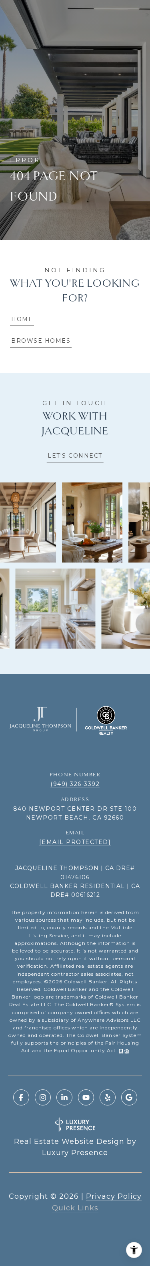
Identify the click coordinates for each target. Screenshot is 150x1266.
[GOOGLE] (129, 1097)
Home (22, 319)
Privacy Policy (114, 1196)
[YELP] (108, 1097)
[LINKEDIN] (64, 1097)
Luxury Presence (75, 1152)
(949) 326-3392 (75, 784)
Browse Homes (40, 340)
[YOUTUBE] (86, 1097)
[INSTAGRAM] (43, 1097)
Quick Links (75, 1208)
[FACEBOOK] (21, 1097)
